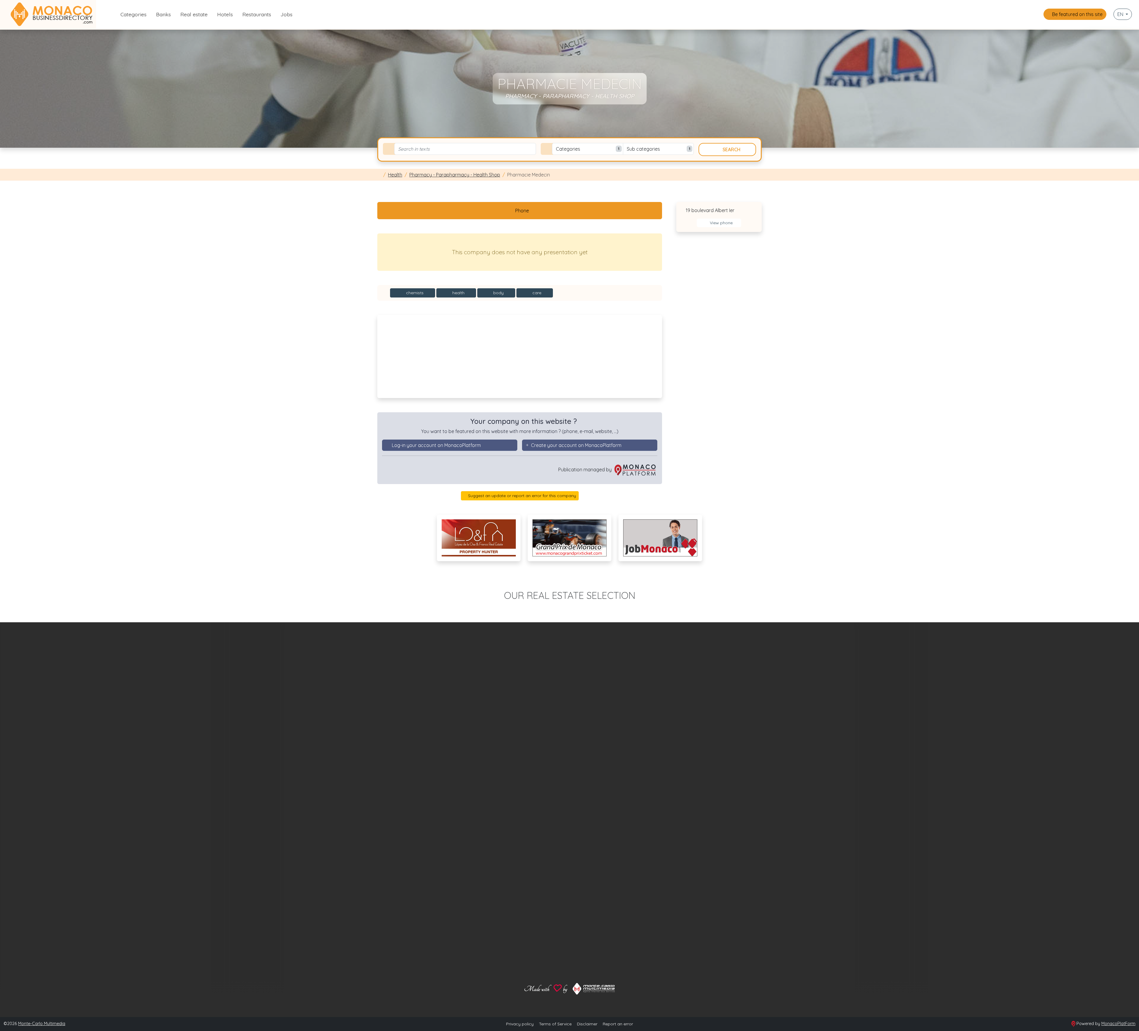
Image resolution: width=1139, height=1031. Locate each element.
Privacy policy (520, 1024)
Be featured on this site (1077, 14)
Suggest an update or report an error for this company (521, 495)
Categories (133, 14)
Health (395, 175)
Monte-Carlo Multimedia (41, 1023)
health (457, 292)
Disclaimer (587, 1024)
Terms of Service (555, 1024)
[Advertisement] (519, 356)
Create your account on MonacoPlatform (576, 445)
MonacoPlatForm (1118, 1023)
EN (1120, 14)
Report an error (618, 1024)
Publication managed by (585, 469)
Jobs (286, 14)
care (536, 292)
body (498, 292)
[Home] (379, 175)
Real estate (194, 14)
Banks (163, 14)
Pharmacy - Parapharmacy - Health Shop (454, 175)
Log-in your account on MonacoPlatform (436, 445)
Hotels (225, 14)
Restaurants (256, 14)
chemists (414, 292)
